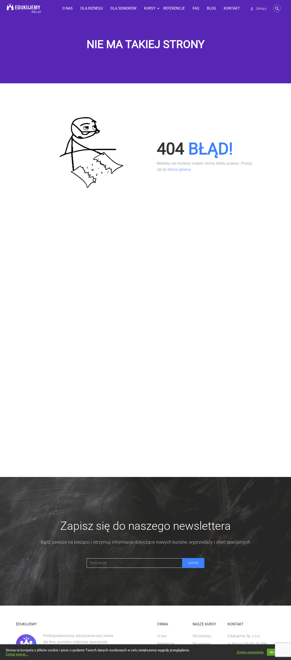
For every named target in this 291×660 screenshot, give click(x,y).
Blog (211, 8)
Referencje (174, 8)
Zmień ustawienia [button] (250, 652)
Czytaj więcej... (17, 654)
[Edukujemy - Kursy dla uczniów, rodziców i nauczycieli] (24, 8)
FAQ (196, 8)
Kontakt (232, 8)
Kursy (150, 8)
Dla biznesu (91, 8)
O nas (67, 8)
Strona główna (179, 169)
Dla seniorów (123, 8)
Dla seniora (202, 644)
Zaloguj (261, 8)
